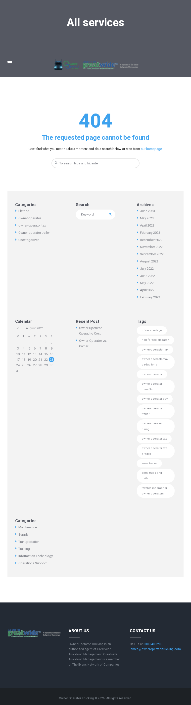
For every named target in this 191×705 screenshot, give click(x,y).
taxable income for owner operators (154, 491)
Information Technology (35, 556)
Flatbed (23, 211)
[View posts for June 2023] (17, 328)
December (151, 239)
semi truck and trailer (152, 475)
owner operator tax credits (154, 451)
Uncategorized (29, 239)
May (147, 218)
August (149, 261)
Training (24, 548)
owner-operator (152, 374)
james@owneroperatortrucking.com (155, 649)
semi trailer (149, 463)
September (152, 254)
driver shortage (152, 330)
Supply (23, 534)
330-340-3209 (152, 644)
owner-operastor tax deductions (155, 362)
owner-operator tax (32, 225)
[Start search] (55, 163)
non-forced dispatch (155, 340)
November (151, 246)
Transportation (29, 541)
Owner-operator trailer (34, 232)
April (147, 225)
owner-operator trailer (152, 411)
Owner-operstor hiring (152, 426)
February (150, 232)
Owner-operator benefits (152, 386)
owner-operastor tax (155, 350)
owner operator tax (154, 439)
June (147, 211)
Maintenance (27, 527)
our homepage (151, 148)
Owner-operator (29, 218)
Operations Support (32, 563)
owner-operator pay (155, 399)
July (147, 268)
